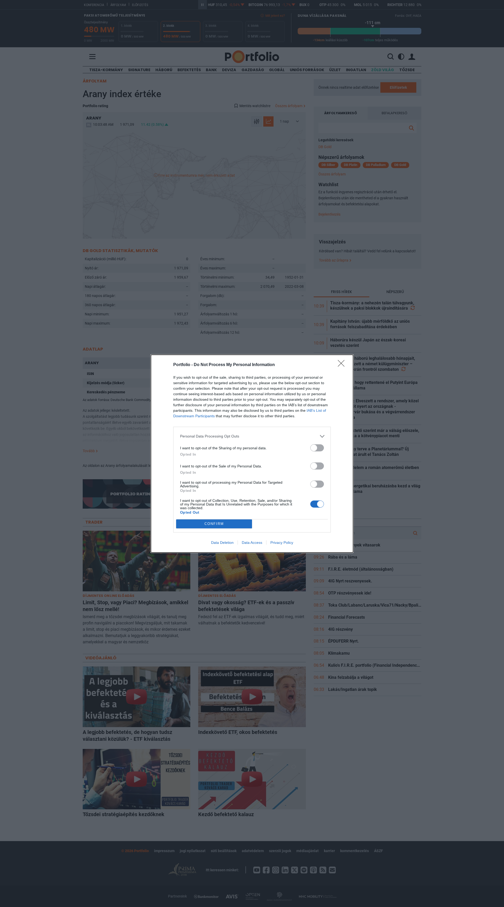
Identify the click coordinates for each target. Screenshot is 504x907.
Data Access (252, 542)
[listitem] (252, 436)
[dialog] (252, 453)
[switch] (317, 447)
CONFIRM (214, 524)
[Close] (343, 365)
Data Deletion (222, 542)
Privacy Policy (281, 542)
